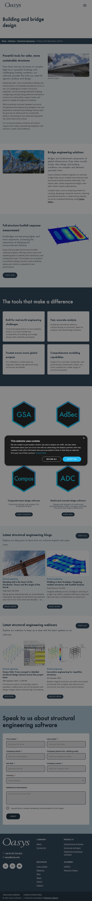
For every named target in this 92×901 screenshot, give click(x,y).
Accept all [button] (72, 459)
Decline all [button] (51, 459)
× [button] (84, 438)
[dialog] (46, 450)
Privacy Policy (40, 453)
